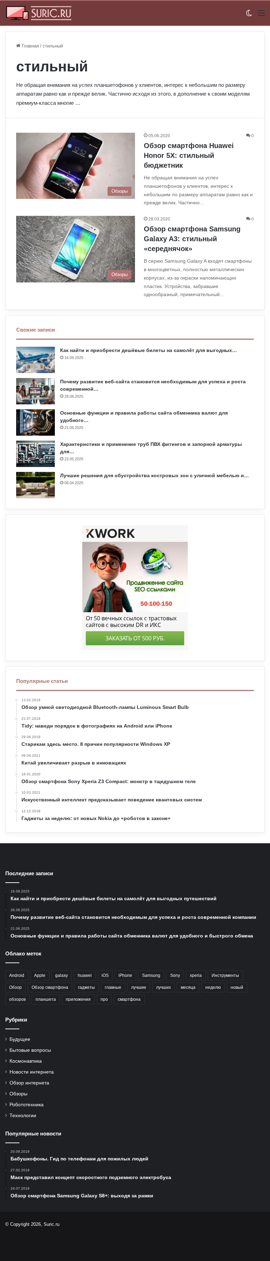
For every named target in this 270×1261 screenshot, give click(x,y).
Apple (39, 975)
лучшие (138, 987)
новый (237, 987)
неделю (213, 987)
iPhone (125, 975)
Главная (29, 46)
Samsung (151, 975)
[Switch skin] (248, 16)
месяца (188, 987)
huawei (85, 975)
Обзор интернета (29, 1083)
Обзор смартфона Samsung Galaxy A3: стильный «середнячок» (192, 238)
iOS (105, 975)
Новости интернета (31, 1072)
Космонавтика (25, 1061)
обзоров (17, 999)
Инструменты (225, 975)
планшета (46, 999)
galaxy (61, 975)
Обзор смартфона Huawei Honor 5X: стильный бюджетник (189, 155)
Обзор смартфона (50, 987)
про (104, 999)
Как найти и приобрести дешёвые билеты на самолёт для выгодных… (148, 350)
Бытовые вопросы (30, 1050)
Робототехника (26, 1104)
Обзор (15, 987)
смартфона (129, 999)
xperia (196, 975)
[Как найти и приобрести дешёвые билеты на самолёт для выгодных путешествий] (35, 360)
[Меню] (261, 16)
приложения (78, 999)
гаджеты (86, 987)
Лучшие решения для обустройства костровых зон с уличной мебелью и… (154, 475)
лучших (163, 987)
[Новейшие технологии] (38, 13)
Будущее (19, 1039)
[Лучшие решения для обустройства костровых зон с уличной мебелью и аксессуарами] (35, 485)
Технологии (22, 1115)
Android (16, 975)
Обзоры (18, 1093)
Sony (175, 975)
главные (113, 987)
